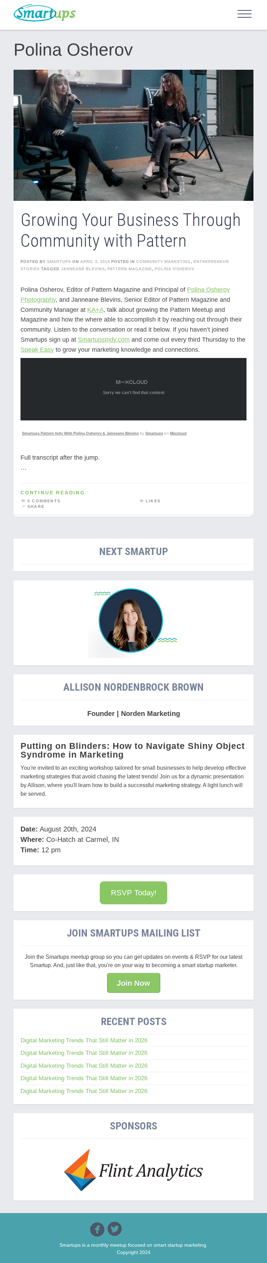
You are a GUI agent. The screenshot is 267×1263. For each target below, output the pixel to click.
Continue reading (53, 492)
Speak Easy (37, 349)
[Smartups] (45, 13)
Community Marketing (163, 261)
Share (35, 506)
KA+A (95, 309)
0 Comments (43, 501)
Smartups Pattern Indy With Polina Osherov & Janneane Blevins (80, 433)
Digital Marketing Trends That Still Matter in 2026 (84, 1040)
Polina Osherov (174, 269)
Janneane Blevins (83, 269)
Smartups (154, 433)
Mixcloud (178, 433)
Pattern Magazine (129, 269)
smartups (59, 261)
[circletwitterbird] (114, 1228)
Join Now (133, 983)
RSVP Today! (133, 892)
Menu (244, 13)
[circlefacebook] (97, 1229)
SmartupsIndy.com (104, 339)
